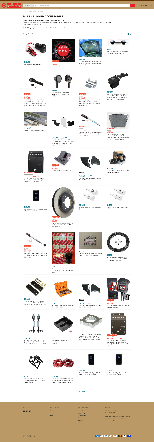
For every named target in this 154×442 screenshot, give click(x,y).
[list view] (130, 34)
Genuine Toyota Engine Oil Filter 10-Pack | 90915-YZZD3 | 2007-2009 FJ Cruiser (62, 270)
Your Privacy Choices (27, 435)
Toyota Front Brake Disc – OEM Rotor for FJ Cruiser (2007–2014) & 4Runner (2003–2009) (63, 224)
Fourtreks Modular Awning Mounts (34, 130)
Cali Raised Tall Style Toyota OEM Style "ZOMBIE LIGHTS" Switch (118, 374)
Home (24, 11)
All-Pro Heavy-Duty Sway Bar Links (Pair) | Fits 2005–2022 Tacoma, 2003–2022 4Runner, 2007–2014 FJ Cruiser (35, 342)
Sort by (25, 34)
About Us (80, 420)
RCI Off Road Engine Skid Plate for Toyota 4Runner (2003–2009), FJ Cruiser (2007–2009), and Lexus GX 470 (117, 343)
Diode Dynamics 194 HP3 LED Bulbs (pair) (117, 208)
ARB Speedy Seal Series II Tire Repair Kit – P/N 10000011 (63, 306)
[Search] (132, 5)
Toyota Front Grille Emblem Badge (62, 67)
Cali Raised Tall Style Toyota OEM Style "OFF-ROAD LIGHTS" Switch (90, 374)
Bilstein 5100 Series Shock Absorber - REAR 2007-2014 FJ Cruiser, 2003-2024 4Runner (90, 134)
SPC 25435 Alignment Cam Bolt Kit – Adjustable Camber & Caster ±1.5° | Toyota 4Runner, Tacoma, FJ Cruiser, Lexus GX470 (90, 102)
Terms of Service (82, 418)
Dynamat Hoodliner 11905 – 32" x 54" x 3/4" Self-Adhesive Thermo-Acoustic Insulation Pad (90, 63)
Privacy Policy (81, 411)
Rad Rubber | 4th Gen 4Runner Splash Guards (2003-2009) (90, 306)
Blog (79, 425)
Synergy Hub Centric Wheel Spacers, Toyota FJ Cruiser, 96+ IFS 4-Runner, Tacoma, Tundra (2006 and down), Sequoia (62, 381)
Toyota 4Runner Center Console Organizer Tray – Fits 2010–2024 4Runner (61, 342)
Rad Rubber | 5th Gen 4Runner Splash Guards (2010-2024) (90, 179)
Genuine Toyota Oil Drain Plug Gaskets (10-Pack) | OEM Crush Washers (90, 254)
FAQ (79, 422)
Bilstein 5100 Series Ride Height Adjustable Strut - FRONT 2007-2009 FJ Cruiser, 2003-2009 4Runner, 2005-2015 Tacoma (35, 254)
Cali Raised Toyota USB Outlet (33, 64)
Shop (51, 413)
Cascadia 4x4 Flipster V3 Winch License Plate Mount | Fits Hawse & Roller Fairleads (34, 380)
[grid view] (128, 34)
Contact (52, 415)
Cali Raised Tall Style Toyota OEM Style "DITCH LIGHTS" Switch (35, 210)
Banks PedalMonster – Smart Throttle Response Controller (118, 306)
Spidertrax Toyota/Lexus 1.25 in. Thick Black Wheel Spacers (118, 171)
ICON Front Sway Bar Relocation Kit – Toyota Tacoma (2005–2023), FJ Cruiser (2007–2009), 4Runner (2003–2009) (35, 302)
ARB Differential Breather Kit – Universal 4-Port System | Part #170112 (61, 94)
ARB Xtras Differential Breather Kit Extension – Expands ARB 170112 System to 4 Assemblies (117, 258)
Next (84, 391)
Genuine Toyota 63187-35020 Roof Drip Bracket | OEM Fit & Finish (117, 52)
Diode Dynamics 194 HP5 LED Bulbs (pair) (90, 208)
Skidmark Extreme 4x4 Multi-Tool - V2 (63, 170)
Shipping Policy (82, 415)
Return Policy (81, 413)
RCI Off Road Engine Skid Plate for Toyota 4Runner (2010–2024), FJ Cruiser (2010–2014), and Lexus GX (34, 180)
